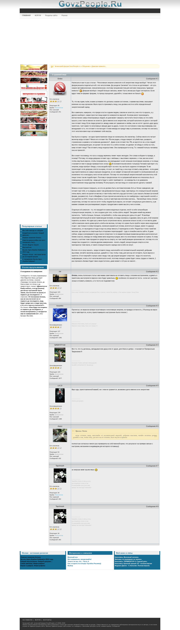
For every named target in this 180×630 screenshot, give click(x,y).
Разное (65, 15)
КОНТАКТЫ (47, 620)
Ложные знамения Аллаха (31, 237)
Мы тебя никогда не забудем (32, 230)
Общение (86, 66)
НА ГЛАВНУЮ (27, 620)
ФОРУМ (38, 15)
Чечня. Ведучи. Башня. (30, 245)
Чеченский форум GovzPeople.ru (68, 66)
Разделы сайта (51, 15)
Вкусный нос (27, 247)
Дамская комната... (99, 66)
